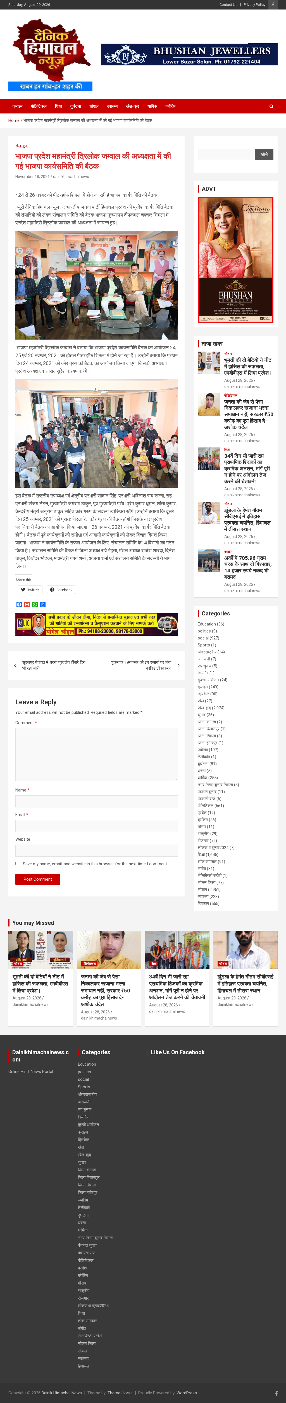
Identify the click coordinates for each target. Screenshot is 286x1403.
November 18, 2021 (32, 176)
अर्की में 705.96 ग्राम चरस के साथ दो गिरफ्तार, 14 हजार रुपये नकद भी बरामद (248, 567)
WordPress (187, 1392)
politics (204, 631)
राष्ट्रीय (203, 833)
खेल (201, 700)
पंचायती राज (206, 798)
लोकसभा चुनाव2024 (213, 847)
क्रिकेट (203, 693)
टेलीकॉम (204, 756)
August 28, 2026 (238, 380)
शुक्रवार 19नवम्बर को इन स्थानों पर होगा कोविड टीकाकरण (141, 665)
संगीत (202, 868)
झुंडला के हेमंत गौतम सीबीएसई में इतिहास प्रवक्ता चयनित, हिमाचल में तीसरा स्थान (247, 519)
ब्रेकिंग (203, 819)
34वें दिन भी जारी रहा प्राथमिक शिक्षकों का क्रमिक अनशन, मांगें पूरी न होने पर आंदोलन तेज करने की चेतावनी (247, 469)
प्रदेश (202, 812)
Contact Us (228, 5)
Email (21, 814)
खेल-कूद (132, 106)
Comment (26, 722)
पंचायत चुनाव (207, 791)
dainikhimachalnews (71, 176)
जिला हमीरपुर (207, 742)
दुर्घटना (75, 106)
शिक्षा (58, 106)
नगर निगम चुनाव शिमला (215, 784)
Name (22, 790)
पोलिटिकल (39, 106)
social (203, 638)
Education (207, 624)
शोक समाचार (207, 861)
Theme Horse (120, 1392)
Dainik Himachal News (62, 1392)
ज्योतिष (170, 106)
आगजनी (204, 659)
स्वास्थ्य (112, 106)
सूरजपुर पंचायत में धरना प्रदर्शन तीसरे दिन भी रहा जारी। (53, 665)
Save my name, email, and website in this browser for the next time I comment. (95, 863)
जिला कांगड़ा (207, 721)
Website (22, 839)
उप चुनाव (204, 666)
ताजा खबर (212, 343)
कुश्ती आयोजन (208, 679)
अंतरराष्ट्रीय (207, 652)
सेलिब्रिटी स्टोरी (209, 875)
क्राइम (18, 106)
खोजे (264, 154)
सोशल (94, 106)
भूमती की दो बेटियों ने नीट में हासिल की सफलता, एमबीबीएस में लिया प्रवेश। (248, 366)
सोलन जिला (206, 882)
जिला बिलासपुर (209, 728)
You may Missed (33, 922)
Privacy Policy (254, 5)
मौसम (202, 826)
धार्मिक (152, 106)
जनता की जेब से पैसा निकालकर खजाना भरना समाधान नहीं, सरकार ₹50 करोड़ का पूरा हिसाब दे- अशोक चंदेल (248, 414)
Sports (204, 645)
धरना (202, 770)
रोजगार (203, 840)
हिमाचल (203, 903)
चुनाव (202, 714)
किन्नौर (203, 673)
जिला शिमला (207, 735)
